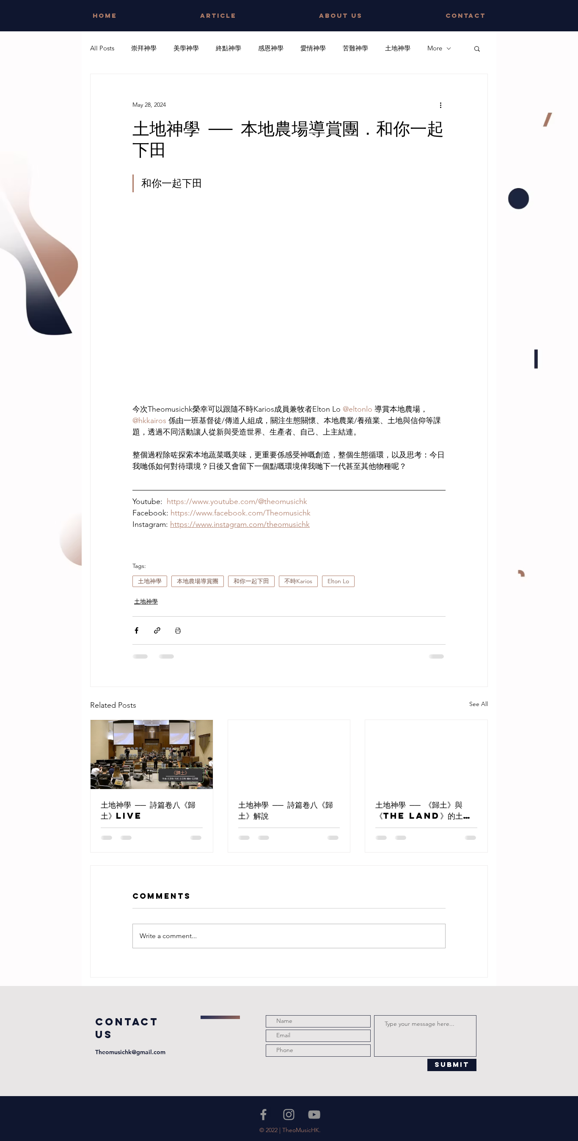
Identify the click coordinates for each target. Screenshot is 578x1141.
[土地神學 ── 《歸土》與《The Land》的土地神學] (426, 754)
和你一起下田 (251, 581)
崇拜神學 (144, 48)
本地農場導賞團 (197, 581)
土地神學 (397, 48)
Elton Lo (338, 581)
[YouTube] (314, 1114)
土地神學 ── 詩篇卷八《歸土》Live (148, 810)
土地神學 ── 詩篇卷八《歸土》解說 (285, 810)
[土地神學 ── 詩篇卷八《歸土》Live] (152, 754)
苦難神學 (355, 48)
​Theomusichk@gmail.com (130, 1052)
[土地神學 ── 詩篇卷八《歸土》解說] (289, 754)
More (434, 48)
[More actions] (440, 105)
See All (478, 704)
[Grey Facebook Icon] (263, 1114)
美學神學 (186, 48)
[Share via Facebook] (136, 630)
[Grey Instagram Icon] (288, 1114)
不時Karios (298, 581)
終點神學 (228, 48)
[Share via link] (157, 630)
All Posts (102, 48)
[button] (477, 48)
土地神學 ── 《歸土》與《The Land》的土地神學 (423, 810)
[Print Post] (178, 630)
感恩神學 (270, 48)
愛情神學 (313, 48)
